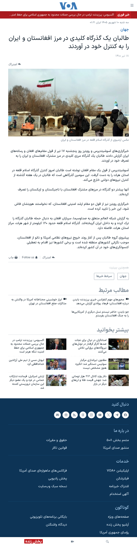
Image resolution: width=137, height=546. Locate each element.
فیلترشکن (122, 478)
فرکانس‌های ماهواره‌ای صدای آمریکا (43, 470)
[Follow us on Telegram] (116, 414)
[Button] (14, 64)
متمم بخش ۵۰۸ (117, 440)
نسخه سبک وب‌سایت (52, 486)
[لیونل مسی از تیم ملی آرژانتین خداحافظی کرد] (56, 364)
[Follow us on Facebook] (125, 414)
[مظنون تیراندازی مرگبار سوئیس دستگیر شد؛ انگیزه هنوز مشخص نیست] (118, 364)
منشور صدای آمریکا (116, 448)
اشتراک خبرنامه (119, 486)
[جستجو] (107, 541)
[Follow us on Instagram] (91, 414)
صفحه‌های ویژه (118, 516)
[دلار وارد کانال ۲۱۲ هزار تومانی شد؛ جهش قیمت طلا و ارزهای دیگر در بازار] (118, 380)
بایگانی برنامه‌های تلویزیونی (48, 516)
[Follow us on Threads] (83, 414)
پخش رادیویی (57, 478)
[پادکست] (65, 414)
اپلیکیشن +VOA (118, 470)
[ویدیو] (72, 541)
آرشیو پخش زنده (117, 524)
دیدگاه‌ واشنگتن (56, 524)
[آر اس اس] (74, 414)
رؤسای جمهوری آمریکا (114, 532)
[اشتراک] (57, 414)
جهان (124, 30)
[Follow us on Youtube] (100, 414)
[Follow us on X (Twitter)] (108, 414)
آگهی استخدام (119, 494)
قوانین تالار (59, 448)
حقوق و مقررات (56, 440)
